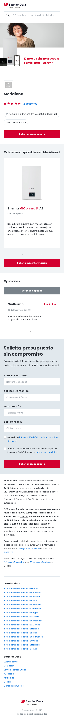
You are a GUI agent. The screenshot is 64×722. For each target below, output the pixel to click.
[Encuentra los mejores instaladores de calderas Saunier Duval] (15, 6)
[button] (2, 448)
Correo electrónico (16, 391)
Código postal (13, 422)
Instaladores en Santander (22, 620)
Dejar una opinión (32, 290)
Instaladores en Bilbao (20, 632)
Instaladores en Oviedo (21, 640)
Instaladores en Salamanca (23, 636)
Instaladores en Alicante (21, 616)
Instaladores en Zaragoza (22, 608)
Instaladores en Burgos (21, 612)
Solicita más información (32, 263)
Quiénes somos (11, 661)
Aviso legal (9, 673)
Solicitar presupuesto (32, 134)
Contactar (9, 665)
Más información (15, 122)
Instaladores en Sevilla (20, 600)
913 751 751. (9, 552)
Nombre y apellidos (15, 375)
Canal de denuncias (14, 686)
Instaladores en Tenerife (21, 649)
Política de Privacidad (14, 562)
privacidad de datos (46, 452)
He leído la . (33, 439)
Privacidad (9, 677)
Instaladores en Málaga (21, 628)
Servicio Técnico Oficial (15, 669)
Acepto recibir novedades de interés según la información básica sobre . (32, 450)
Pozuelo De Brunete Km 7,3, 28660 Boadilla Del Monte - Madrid (34, 114)
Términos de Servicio (40, 562)
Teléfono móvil (13, 406)
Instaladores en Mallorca (22, 644)
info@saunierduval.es (29, 548)
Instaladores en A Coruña (22, 624)
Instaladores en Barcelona (22, 592)
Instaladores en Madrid (21, 588)
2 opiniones (30, 104)
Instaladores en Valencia (22, 596)
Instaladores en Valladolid (22, 604)
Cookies (7, 682)
